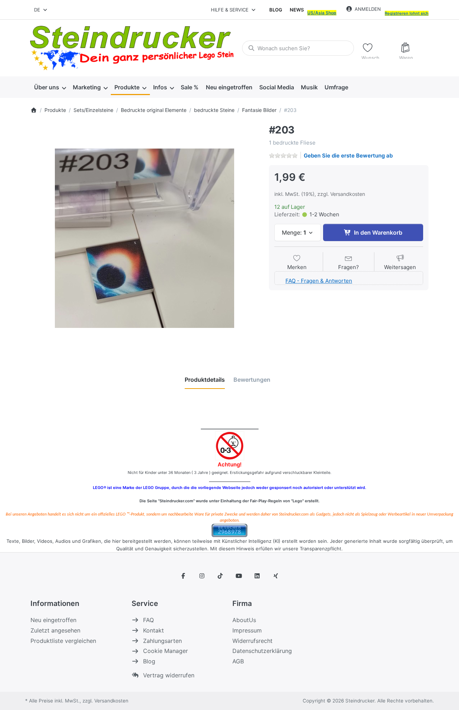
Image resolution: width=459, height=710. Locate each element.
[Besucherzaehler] (229, 529)
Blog (275, 10)
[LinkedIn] (257, 576)
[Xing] (276, 576)
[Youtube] (239, 576)
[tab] (205, 380)
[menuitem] (49, 87)
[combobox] (41, 10)
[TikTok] (220, 576)
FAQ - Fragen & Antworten (318, 280)
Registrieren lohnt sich (407, 13)
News (297, 10)
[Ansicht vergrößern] (144, 238)
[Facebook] (183, 576)
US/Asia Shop (321, 12)
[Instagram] (202, 576)
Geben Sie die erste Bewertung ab (348, 155)
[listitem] (144, 238)
